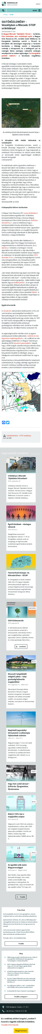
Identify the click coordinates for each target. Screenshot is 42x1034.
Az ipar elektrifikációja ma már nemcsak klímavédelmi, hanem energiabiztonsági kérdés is (21, 980)
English (38, 4)
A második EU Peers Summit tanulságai (20, 991)
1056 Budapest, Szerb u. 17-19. (17, 1007)
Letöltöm (22, 646)
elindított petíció (18, 282)
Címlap (5, 15)
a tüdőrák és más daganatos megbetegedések (20, 337)
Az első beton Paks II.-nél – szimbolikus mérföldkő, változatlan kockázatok (20, 986)
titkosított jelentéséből (22, 343)
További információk (9, 1024)
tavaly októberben (30, 213)
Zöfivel (34, 292)
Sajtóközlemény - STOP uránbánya (19, 435)
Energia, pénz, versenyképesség (14, 938)
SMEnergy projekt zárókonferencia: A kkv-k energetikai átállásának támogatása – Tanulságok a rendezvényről (22, 959)
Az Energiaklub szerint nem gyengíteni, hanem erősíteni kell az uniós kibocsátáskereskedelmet (20, 915)
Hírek (11, 15)
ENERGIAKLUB (10, 4)
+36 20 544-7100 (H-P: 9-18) (16, 1011)
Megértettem (21, 1030)
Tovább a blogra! (20, 996)
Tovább (22, 897)
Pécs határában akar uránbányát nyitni (17, 36)
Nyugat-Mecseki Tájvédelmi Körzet (16, 34)
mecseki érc (7, 311)
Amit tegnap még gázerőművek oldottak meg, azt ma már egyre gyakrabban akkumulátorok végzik (21, 966)
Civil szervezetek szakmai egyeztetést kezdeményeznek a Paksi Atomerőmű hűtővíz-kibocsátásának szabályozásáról (19, 932)
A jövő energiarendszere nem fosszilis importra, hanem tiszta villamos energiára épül (20, 973)
